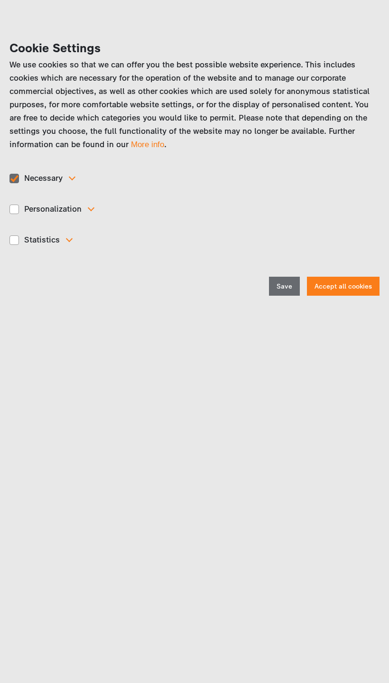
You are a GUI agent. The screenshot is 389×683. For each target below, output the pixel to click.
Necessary (43, 178)
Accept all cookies (343, 286)
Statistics (42, 239)
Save (284, 286)
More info (147, 144)
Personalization (53, 209)
